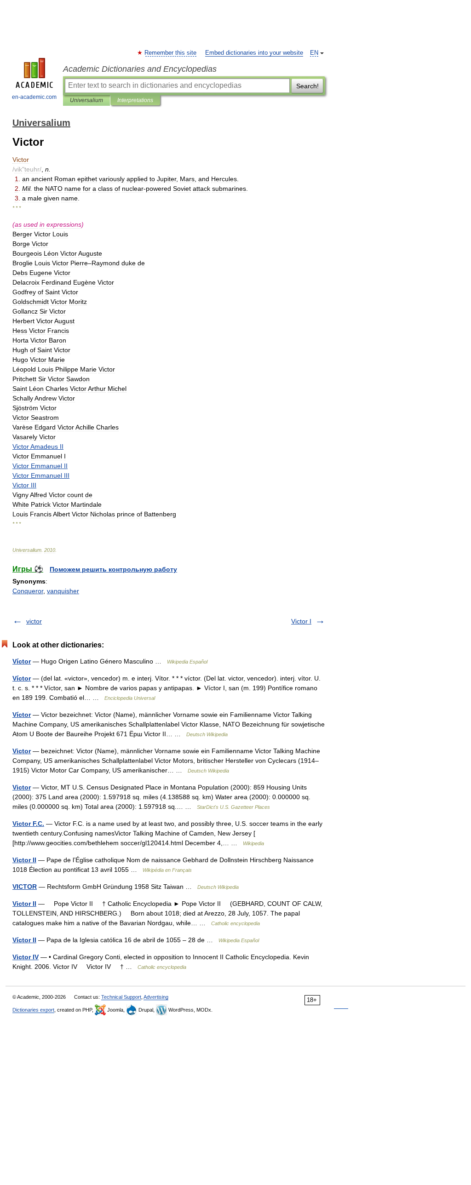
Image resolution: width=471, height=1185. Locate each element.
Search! (307, 86)
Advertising (156, 997)
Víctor (21, 661)
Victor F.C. (28, 823)
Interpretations (135, 100)
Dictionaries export (33, 1010)
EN (314, 53)
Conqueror (27, 591)
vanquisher (63, 591)
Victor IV (25, 957)
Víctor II (24, 940)
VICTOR (24, 886)
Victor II (24, 860)
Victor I (301, 621)
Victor (21, 751)
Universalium (86, 100)
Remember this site (170, 53)
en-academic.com (34, 97)
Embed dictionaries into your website (254, 53)
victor (34, 621)
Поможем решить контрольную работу (113, 569)
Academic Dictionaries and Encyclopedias (140, 69)
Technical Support (121, 997)
